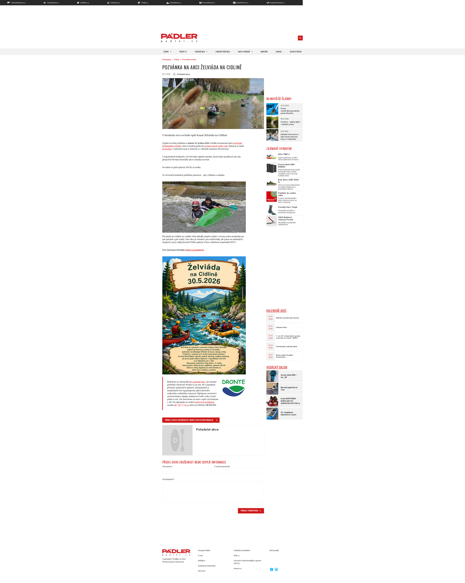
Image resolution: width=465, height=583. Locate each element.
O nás (200, 555)
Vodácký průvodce (223, 51)
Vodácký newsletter (242, 550)
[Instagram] (276, 569)
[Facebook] (271, 569)
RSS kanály (274, 550)
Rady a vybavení (244, 51)
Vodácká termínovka (207, 566)
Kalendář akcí (276, 310)
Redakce (201, 561)
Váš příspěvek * (168, 479)
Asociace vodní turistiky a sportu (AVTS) (247, 562)
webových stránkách (204, 402)
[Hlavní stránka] (178, 38)
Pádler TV (183, 51)
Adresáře (264, 51)
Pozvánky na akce (189, 59)
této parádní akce (197, 382)
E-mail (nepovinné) (222, 467)
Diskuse (279, 51)
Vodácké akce (200, 51)
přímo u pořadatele (195, 250)
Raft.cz (237, 555)
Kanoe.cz (237, 568)
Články (166, 51)
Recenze (201, 571)
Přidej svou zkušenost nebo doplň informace (189, 420)
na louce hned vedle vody (216, 146)
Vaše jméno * (167, 467)
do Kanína (167, 149)
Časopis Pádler (296, 51)
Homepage (166, 59)
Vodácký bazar (276, 367)
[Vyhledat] (300, 38)
